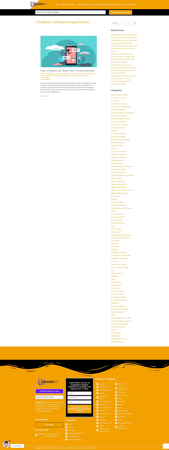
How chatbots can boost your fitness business (67, 70)
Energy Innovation (117, 202)
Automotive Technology (119, 125)
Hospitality (114, 249)
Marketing (85, 75)
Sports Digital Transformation (121, 318)
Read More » (44, 96)
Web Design (115, 336)
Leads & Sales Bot (115, 4)
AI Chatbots (115, 101)
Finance (113, 211)
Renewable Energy (117, 312)
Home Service (76, 75)
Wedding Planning (117, 342)
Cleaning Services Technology (121, 166)
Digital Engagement (118, 181)
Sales (113, 315)
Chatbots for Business (118, 157)
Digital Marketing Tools (119, 184)
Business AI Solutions (118, 133)
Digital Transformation (118, 187)
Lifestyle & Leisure (117, 273)
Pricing (63, 4)
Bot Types (70, 4)
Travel (113, 330)
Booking (114, 130)
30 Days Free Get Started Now (48, 415)
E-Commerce (115, 196)
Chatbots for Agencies (118, 154)
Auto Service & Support (119, 116)
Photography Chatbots (118, 297)
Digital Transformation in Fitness (122, 190)
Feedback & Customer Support (72, 73)
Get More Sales (57, 75)
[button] (71, 5)
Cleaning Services (117, 163)
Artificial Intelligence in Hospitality (122, 113)
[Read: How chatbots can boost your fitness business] (68, 51)
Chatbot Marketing (47, 73)
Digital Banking (116, 178)
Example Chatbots (83, 4)
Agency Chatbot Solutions (120, 95)
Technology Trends (117, 327)
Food (113, 226)
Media (113, 279)
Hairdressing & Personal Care (121, 235)
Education (114, 199)
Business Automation (118, 136)
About (57, 4)
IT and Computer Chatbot (120, 267)
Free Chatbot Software (100, 4)
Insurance (114, 261)
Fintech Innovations (117, 217)
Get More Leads (45, 75)
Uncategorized (116, 333)
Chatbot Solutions (117, 145)
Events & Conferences (118, 205)
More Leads (44, 77)
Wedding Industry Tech (119, 339)
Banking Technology (118, 128)
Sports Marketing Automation (121, 321)
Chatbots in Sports (117, 160)
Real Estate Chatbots (118, 306)
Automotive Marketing (118, 122)
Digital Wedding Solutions (120, 193)
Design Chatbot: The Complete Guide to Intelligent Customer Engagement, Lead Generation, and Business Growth (124, 37)
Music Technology (117, 291)
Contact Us (131, 4)
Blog (124, 4)
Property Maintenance (118, 300)
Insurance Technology (118, 264)
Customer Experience (118, 172)
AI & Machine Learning (118, 98)
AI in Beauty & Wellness (119, 104)
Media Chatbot (116, 282)
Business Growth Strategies (120, 139)
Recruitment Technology (119, 309)
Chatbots (57, 73)
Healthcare (67, 75)
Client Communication (118, 169)
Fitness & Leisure (89, 73)
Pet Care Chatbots (117, 294)
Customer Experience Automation (122, 175)
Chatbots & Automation (119, 151)
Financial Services (117, 214)
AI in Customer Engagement (121, 107)
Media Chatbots (116, 285)
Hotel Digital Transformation (120, 255)
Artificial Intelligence (118, 110)
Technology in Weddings (119, 324)
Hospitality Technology (119, 252)
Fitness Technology (117, 223)
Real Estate (115, 303)
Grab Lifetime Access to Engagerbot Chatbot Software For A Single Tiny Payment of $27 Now (79, 409)
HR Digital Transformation (120, 258)
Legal (113, 270)
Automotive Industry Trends (120, 119)
